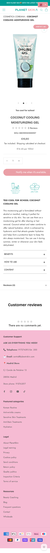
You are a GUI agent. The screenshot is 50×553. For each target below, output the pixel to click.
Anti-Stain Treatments (12, 421)
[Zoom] (44, 29)
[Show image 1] (23, 103)
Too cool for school (25, 110)
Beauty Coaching (10, 497)
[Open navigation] (3, 10)
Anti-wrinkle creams (12, 412)
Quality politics (10, 471)
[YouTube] (18, 391)
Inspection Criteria (11, 476)
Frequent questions (12, 507)
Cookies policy (9, 457)
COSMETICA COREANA (14, 16)
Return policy (9, 467)
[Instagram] (11, 391)
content (24, 270)
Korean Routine (10, 407)
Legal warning (9, 447)
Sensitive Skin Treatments (14, 417)
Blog (5, 502)
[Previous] (18, 103)
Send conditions (10, 462)
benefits (24, 254)
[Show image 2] (26, 103)
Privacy (6, 452)
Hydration (7, 426)
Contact (6, 511)
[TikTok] (24, 391)
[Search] (41, 10)
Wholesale (7, 516)
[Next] (31, 103)
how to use (24, 262)
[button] (43, 4)
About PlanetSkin (10, 442)
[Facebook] (4, 391)
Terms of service (10, 481)
